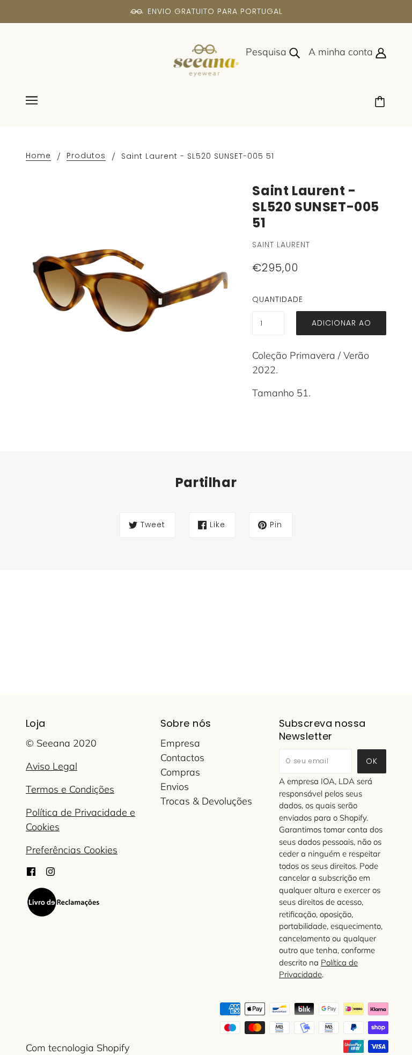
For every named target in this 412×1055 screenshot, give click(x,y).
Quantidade (268, 299)
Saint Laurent (281, 244)
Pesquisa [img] (267, 52)
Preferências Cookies (71, 850)
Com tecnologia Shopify (77, 1048)
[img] (31, 870)
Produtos (86, 156)
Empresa (180, 743)
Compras (180, 772)
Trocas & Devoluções (206, 801)
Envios (174, 786)
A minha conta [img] (342, 52)
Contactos (182, 757)
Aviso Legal (51, 766)
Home (38, 156)
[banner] (206, 60)
